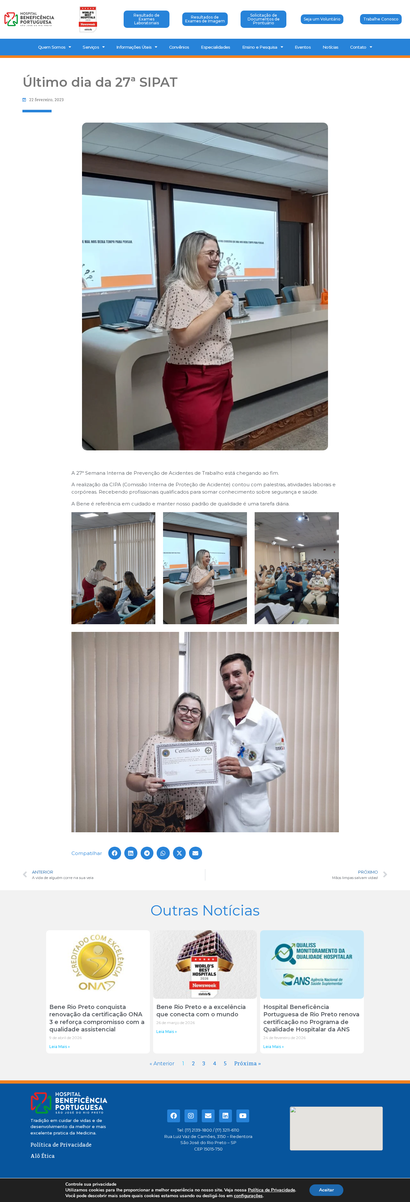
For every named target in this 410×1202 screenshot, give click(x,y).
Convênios (179, 47)
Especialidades (215, 47)
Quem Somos (51, 47)
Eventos (303, 47)
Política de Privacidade (271, 1190)
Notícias (330, 47)
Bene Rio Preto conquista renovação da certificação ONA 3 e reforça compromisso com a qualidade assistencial (96, 1018)
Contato (358, 47)
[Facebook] (173, 1115)
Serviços (91, 47)
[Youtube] (242, 1115)
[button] (114, 853)
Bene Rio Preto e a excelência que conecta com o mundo (201, 1011)
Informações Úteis (134, 47)
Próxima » (247, 1064)
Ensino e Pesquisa (259, 47)
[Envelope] (208, 1115)
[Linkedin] (225, 1115)
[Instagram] (190, 1115)
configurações (248, 1196)
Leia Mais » (59, 1046)
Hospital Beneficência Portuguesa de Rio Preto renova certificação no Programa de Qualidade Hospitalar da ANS (311, 1018)
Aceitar (326, 1190)
